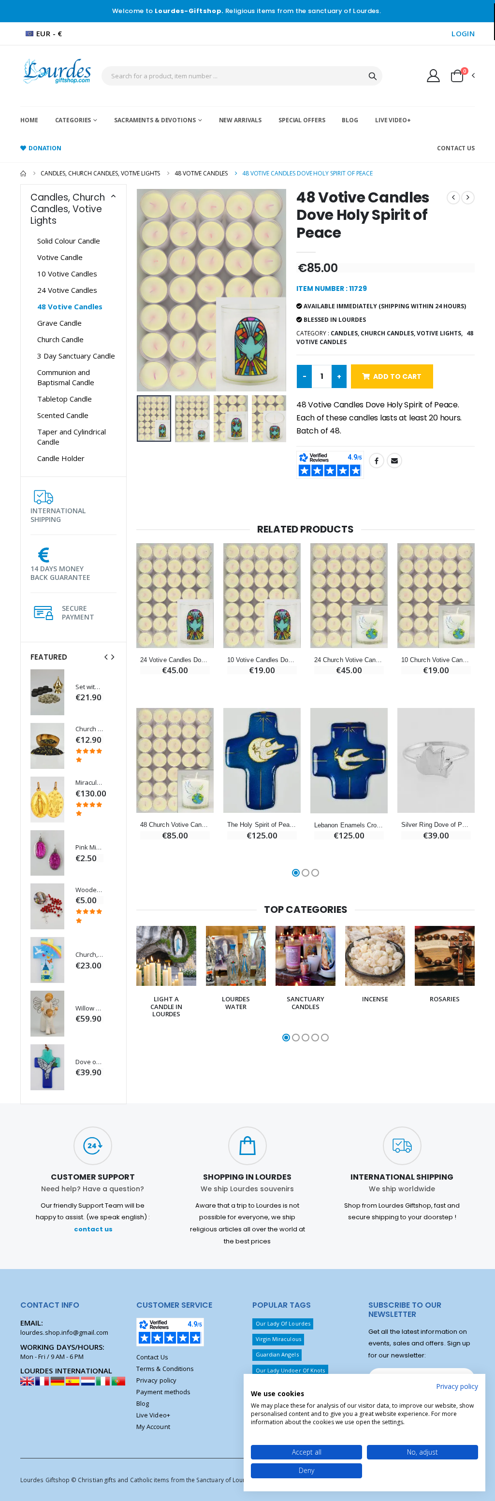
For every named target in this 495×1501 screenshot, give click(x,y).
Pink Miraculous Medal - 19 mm (89, 847)
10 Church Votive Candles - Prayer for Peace (436, 660)
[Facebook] (376, 460)
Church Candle (60, 339)
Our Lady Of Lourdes (283, 1323)
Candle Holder (61, 458)
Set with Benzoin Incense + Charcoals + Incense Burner (89, 687)
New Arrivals (240, 120)
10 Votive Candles (67, 273)
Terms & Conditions (165, 1368)
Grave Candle (59, 323)
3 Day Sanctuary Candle (76, 356)
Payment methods (163, 1391)
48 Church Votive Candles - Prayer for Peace (175, 824)
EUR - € (49, 33)
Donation (45, 148)
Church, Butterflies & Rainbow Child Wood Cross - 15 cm (89, 955)
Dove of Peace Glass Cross (89, 1062)
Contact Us (456, 148)
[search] (372, 76)
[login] (433, 75)
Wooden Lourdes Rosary (89, 890)
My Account (153, 1426)
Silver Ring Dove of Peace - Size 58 (436, 824)
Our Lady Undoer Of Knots (290, 1370)
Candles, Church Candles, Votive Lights (100, 173)
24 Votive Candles (67, 290)
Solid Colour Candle (68, 240)
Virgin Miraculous (278, 1338)
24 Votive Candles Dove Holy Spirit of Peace (175, 660)
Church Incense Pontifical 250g (89, 729)
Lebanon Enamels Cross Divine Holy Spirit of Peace (349, 825)
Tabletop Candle (64, 399)
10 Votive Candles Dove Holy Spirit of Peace (262, 660)
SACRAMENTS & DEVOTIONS (154, 120)
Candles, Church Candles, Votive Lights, (397, 333)
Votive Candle (60, 257)
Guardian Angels (277, 1354)
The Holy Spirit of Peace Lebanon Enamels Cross (262, 824)
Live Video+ (393, 120)
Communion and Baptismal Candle (65, 377)
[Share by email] (394, 460)
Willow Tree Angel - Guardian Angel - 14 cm (89, 1008)
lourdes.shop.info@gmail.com (64, 1332)
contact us (93, 1229)
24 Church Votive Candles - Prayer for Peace (349, 660)
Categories (73, 120)
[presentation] (105, 657)
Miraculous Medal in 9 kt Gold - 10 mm (89, 783)
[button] (462, 76)
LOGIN (463, 33)
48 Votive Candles (201, 173)
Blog (350, 120)
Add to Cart (397, 376)
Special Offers (301, 120)
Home (29, 120)
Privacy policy (156, 1380)
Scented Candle (62, 415)
